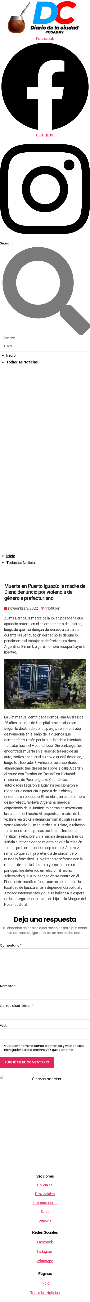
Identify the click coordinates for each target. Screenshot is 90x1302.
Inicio (10, 355)
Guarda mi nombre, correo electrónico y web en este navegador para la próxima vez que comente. (44, 1048)
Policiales (45, 1185)
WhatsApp (45, 1261)
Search (5, 243)
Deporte (45, 1220)
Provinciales (45, 1194)
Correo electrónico (16, 1006)
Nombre (8, 986)
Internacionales (45, 1202)
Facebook (45, 1242)
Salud (45, 1211)
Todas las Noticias (22, 362)
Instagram (45, 1251)
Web (4, 1026)
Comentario (11, 945)
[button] (45, 461)
